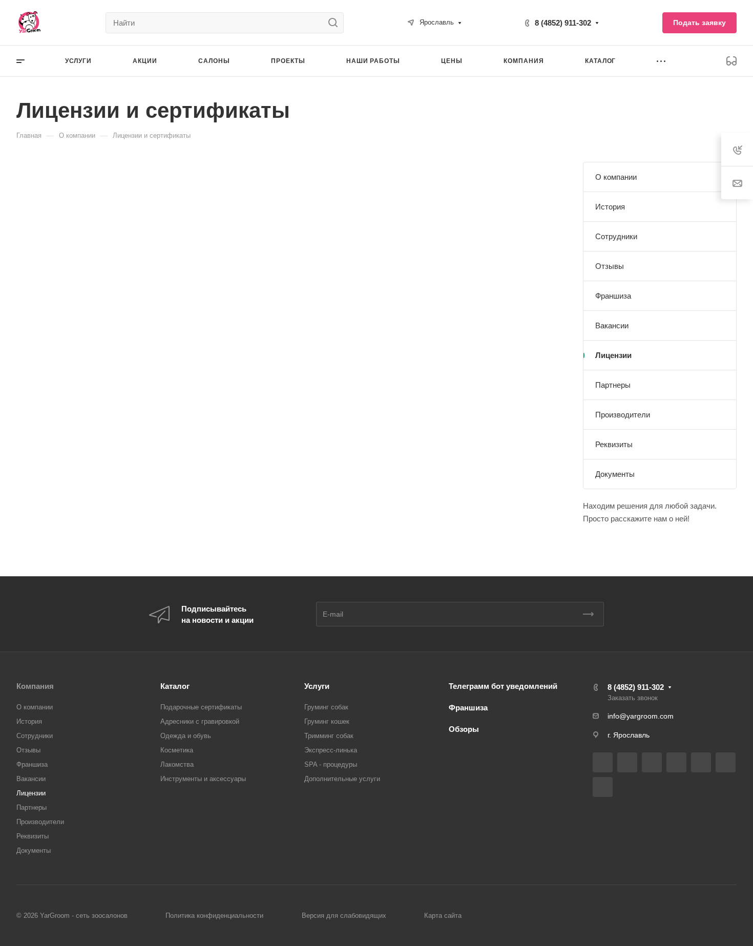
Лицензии (613, 355)
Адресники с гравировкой (199, 721)
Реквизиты (614, 444)
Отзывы (609, 266)
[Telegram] (676, 762)
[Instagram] (652, 762)
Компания (35, 686)
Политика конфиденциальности (214, 915)
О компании (616, 177)
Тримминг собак (328, 736)
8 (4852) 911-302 (563, 22)
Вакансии (612, 325)
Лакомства (177, 764)
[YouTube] (701, 762)
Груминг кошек (326, 721)
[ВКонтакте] (603, 762)
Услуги (316, 686)
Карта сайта (443, 915)
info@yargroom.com (641, 716)
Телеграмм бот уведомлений (503, 686)
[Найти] (336, 22)
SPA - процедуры (330, 764)
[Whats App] (603, 787)
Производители (622, 414)
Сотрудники (616, 236)
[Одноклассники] (726, 762)
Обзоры (464, 729)
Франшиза (613, 295)
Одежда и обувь (185, 736)
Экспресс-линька (330, 750)
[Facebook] (627, 762)
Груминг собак (326, 707)
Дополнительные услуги (342, 779)
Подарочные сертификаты (201, 707)
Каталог (175, 686)
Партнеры (613, 385)
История (610, 206)
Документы (615, 474)
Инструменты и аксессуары (203, 779)
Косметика (176, 750)
